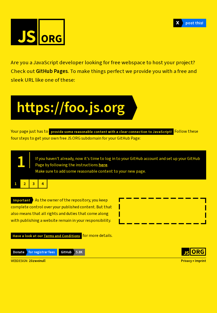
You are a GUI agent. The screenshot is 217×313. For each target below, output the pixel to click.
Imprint (200, 261)
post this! (194, 23)
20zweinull (37, 261)
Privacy (186, 261)
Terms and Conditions (62, 235)
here (103, 165)
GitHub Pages (52, 71)
